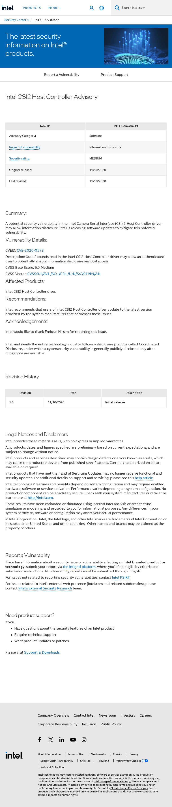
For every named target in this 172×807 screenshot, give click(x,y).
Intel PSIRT (121, 577)
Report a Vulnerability (61, 74)
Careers (146, 715)
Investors (127, 715)
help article (144, 478)
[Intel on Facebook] (39, 740)
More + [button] (54, 8)
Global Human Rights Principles (129, 788)
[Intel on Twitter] (51, 740)
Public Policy (111, 724)
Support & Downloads (42, 652)
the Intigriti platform (79, 567)
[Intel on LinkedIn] (62, 740)
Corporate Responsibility (57, 724)
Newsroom (107, 715)
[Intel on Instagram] (84, 740)
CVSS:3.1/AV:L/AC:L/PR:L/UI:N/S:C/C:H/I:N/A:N (64, 274)
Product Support (114, 74)
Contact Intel (84, 715)
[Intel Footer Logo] (14, 755)
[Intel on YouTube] (73, 740)
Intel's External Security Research (45, 588)
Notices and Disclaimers (52, 784)
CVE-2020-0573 (30, 250)
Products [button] (32, 8)
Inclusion (89, 724)
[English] (101, 8)
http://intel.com (40, 497)
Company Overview (53, 715)
